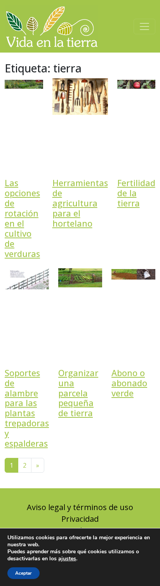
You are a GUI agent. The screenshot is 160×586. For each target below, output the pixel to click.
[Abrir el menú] (144, 26)
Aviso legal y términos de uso (80, 507)
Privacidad (80, 519)
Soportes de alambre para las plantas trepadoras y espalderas (27, 408)
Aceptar (23, 573)
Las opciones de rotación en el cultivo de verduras (22, 218)
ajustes (67, 558)
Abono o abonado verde (129, 383)
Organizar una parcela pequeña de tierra (78, 393)
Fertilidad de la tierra (136, 193)
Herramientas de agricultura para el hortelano (80, 203)
